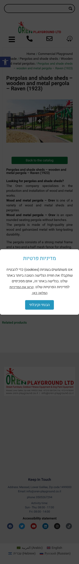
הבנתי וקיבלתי (39, 305)
